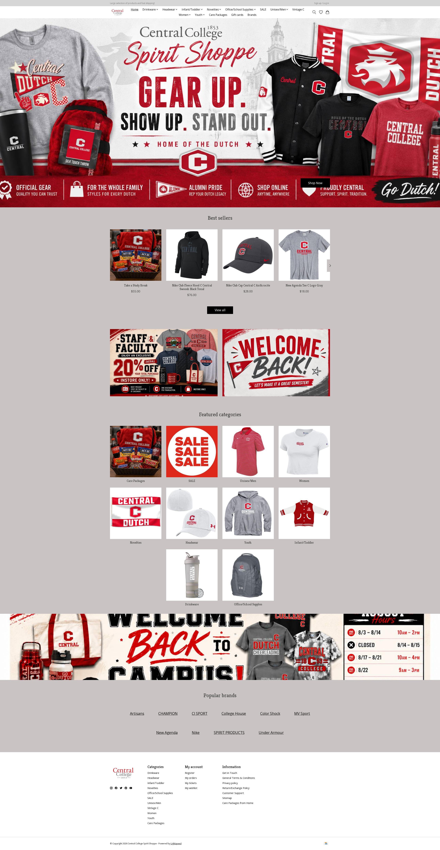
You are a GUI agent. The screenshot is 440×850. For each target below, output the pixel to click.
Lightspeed (176, 843)
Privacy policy (230, 783)
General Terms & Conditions (238, 778)
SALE (263, 9)
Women (304, 481)
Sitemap (227, 798)
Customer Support (233, 793)
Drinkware (192, 604)
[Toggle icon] (314, 12)
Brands (252, 15)
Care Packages (218, 15)
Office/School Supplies (248, 604)
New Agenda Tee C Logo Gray (304, 285)
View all (220, 310)
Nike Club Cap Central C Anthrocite (248, 285)
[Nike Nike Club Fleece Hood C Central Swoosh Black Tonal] (192, 255)
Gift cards (237, 15)
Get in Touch (229, 773)
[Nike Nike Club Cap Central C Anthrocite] (248, 255)
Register (190, 773)
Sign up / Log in (321, 3)
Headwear (192, 542)
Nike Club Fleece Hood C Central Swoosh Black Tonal (192, 287)
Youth (248, 542)
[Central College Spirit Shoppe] (117, 12)
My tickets (191, 783)
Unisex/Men (248, 481)
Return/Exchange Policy (235, 788)
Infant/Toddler (304, 542)
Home (134, 9)
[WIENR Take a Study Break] (135, 255)
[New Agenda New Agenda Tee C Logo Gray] (304, 255)
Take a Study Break (135, 285)
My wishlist (191, 788)
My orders (191, 778)
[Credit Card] (326, 843)
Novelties (135, 542)
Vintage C (298, 9)
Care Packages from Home (237, 803)
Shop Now (315, 183)
